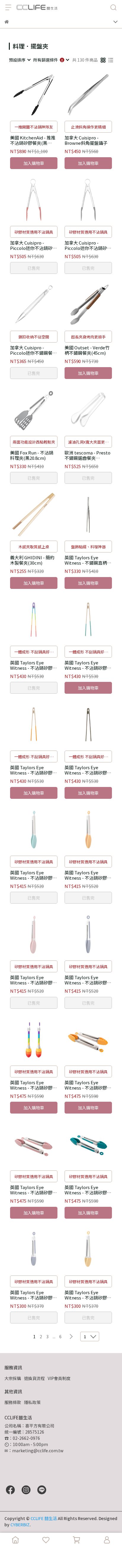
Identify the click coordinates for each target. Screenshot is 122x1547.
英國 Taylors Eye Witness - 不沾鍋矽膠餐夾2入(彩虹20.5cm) (33, 1085)
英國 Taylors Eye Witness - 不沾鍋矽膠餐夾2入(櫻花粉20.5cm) (33, 1190)
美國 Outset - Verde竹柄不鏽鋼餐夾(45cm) (87, 350)
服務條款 (12, 1402)
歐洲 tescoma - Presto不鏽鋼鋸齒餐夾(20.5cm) (87, 455)
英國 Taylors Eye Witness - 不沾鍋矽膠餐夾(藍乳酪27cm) (33, 875)
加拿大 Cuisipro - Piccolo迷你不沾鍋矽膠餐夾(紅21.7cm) (33, 245)
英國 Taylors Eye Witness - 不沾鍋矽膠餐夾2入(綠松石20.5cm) (88, 1190)
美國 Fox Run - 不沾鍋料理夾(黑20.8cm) (31, 455)
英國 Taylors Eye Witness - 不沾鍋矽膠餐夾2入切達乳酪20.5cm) (88, 1085)
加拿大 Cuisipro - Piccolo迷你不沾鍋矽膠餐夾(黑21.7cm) (88, 245)
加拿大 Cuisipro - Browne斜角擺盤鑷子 (86, 140)
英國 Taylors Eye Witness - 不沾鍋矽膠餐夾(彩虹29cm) (33, 665)
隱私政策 (32, 1402)
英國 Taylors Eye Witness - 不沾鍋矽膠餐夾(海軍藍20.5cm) (33, 1295)
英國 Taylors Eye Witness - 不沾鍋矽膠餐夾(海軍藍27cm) (88, 980)
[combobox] (19, 59)
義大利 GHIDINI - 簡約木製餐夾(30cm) (32, 560)
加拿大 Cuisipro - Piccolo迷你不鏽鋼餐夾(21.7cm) (33, 350)
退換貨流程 (34, 1378)
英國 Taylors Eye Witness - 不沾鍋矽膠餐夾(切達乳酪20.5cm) (88, 1295)
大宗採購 (12, 1378)
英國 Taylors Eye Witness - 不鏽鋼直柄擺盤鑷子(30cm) (88, 560)
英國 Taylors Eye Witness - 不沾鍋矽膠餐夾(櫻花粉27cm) (33, 980)
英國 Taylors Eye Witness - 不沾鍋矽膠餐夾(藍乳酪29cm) (88, 665)
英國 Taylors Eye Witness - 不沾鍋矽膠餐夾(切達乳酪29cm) (33, 770)
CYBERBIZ (20, 1524)
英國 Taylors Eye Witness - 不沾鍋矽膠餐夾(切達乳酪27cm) (88, 875)
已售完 (34, 268)
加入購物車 (33, 163)
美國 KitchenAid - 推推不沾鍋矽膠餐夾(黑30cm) (32, 140)
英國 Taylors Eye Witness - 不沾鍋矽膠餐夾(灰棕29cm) (88, 770)
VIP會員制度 (59, 1378)
